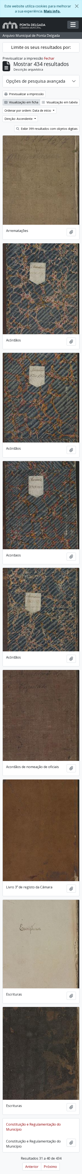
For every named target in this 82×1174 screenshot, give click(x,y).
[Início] (26, 24)
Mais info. (52, 11)
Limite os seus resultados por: (41, 47)
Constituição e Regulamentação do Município (33, 1127)
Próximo (50, 1166)
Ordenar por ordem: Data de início (28, 110)
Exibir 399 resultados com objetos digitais (49, 129)
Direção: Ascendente (18, 119)
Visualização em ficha (23, 102)
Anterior (31, 1166)
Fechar (49, 58)
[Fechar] (77, 6)
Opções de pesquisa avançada (35, 81)
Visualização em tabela (62, 102)
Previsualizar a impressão (26, 94)
